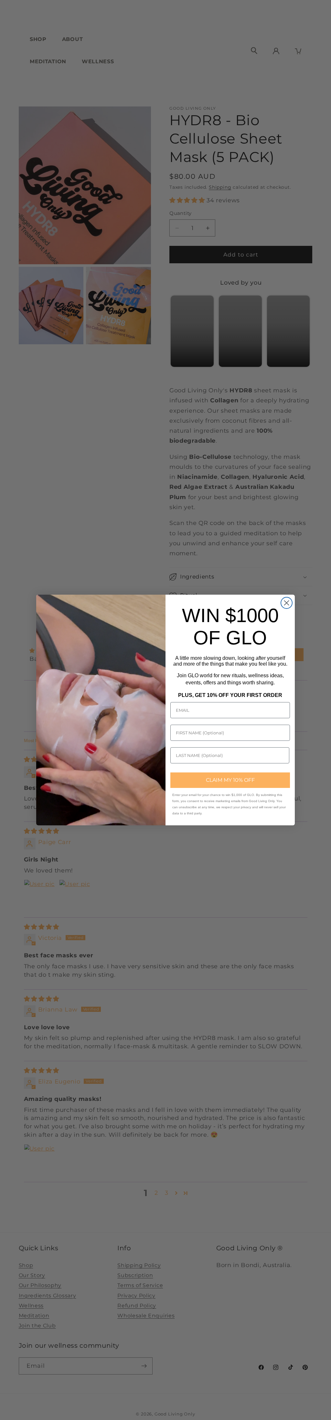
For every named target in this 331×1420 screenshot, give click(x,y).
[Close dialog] (286, 603)
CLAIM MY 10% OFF (230, 780)
